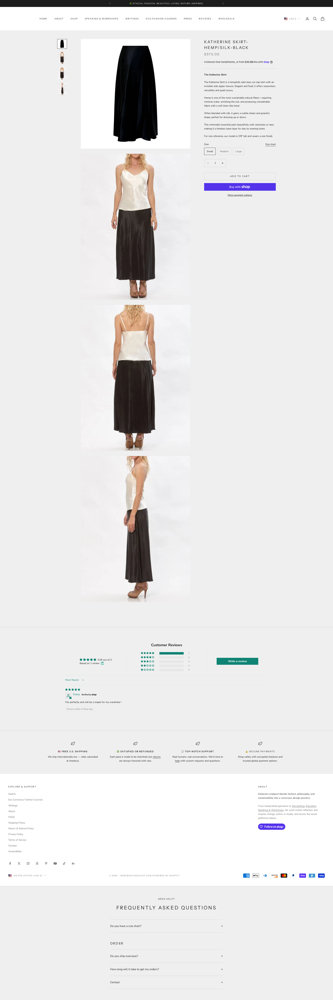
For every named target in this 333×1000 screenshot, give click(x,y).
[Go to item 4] (62, 89)
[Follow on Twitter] (19, 863)
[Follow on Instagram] (28, 863)
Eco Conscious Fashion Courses (25, 799)
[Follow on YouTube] (55, 863)
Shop (74, 18)
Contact (12, 845)
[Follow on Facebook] (10, 863)
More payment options (240, 195)
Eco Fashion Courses (161, 18)
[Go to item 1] (62, 44)
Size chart (270, 144)
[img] (72, 689)
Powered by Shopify (166, 875)
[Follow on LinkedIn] (73, 863)
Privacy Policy (15, 834)
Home (44, 18)
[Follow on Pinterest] (46, 863)
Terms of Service (17, 840)
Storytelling (298, 806)
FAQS (11, 817)
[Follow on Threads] (37, 863)
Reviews (205, 18)
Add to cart (240, 176)
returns (157, 756)
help (177, 760)
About (59, 18)
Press (188, 18)
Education (311, 806)
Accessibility (15, 851)
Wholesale (226, 18)
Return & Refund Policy (21, 828)
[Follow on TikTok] (64, 863)
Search (12, 794)
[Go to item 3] (62, 73)
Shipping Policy (16, 822)
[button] (148, 653)
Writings (132, 18)
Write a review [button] (237, 661)
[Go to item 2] (62, 58)
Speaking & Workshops (101, 18)
